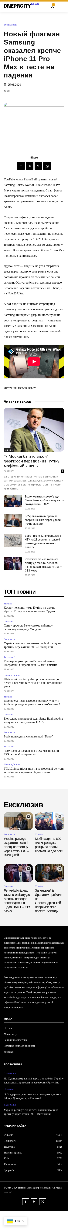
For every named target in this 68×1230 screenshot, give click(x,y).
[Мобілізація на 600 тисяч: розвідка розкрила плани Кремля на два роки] (49, 821)
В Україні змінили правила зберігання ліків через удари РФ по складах (43, 520)
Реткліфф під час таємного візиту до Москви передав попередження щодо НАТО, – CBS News (17, 901)
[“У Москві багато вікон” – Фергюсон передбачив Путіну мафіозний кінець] (34, 429)
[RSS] (34, 1201)
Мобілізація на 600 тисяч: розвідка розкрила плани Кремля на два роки (49, 845)
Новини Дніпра (12, 675)
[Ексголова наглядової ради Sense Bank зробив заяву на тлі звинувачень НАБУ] (13, 501)
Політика (8, 621)
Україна (9, 450)
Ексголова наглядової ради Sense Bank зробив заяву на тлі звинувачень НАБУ (44, 500)
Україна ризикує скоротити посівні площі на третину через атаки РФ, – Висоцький (16, 847)
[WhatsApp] (47, 166)
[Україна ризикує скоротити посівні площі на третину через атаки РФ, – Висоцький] (18, 821)
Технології (10, 24)
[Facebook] (21, 166)
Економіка (9, 639)
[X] (29, 166)
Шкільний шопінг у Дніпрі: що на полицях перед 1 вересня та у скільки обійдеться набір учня (33, 683)
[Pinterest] (38, 166)
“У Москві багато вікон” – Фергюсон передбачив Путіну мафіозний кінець (31, 461)
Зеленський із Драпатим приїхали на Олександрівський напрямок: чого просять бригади (48, 901)
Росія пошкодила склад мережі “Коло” (28, 736)
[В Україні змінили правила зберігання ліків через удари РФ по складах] (13, 520)
